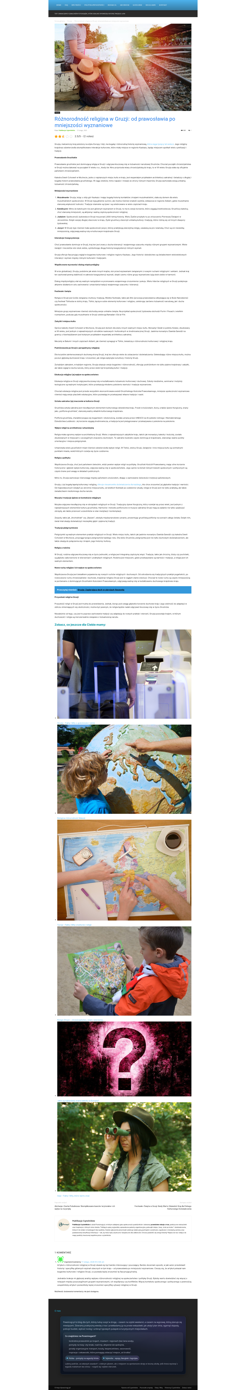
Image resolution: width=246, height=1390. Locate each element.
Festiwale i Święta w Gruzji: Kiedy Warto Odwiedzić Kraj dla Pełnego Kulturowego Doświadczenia (163, 1207)
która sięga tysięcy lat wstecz (160, 144)
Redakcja (112, 5)
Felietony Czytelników (172, 1388)
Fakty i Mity (159, 1388)
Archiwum (124, 5)
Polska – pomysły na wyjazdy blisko (84, 1358)
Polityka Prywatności (94, 5)
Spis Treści (76, 5)
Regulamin (151, 5)
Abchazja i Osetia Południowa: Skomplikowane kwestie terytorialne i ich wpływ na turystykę (85, 1207)
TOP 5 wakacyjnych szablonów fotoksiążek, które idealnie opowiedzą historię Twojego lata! (90, 14)
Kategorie (137, 5)
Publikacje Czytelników (67, 130)
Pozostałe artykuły (146, 1388)
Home (58, 5)
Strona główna (60, 21)
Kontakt (163, 5)
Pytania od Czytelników (129, 1388)
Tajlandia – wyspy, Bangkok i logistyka (121, 1358)
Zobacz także (186, 1388)
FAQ (66, 5)
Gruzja (69, 21)
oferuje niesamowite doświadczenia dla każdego (119, 484)
